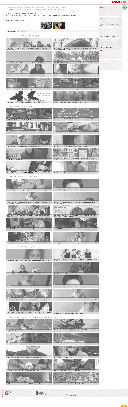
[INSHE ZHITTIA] (119, 2)
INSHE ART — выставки (39, 391)
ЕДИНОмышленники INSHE (9, 391)
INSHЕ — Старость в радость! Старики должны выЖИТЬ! (22, 9)
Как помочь (6, 394)
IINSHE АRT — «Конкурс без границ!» (42, 395)
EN (6, 0)
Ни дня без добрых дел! (8, 392)
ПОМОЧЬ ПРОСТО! (10, 20)
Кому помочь (7, 393)
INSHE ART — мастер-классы (40, 393)
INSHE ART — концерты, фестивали (41, 394)
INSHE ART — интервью (39, 392)
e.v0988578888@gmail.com (73, 395)
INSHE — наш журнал (39, 390)
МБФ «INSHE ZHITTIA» (8, 390)
